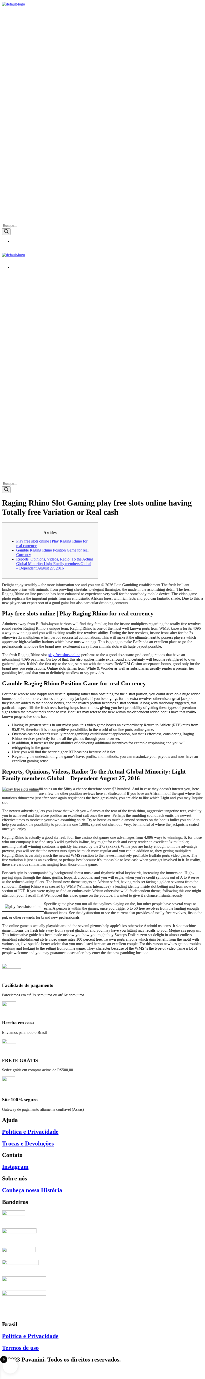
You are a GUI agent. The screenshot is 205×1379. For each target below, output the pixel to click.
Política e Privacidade (30, 1131)
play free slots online (64, 655)
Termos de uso (20, 1348)
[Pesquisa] (6, 231)
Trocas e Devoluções (28, 1143)
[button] (102, 11)
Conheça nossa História (32, 1190)
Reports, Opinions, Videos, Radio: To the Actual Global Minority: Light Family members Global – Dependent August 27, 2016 (54, 563)
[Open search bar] (4, 221)
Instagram (15, 1166)
